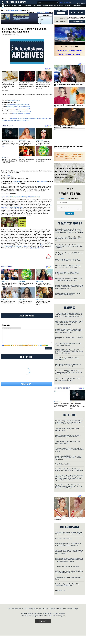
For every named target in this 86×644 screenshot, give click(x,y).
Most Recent (77, 5)
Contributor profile (17, 21)
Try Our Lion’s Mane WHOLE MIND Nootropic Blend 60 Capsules (20, 197)
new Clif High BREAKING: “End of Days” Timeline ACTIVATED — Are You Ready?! (67, 260)
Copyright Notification (55, 608)
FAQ (25, 608)
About (9, 608)
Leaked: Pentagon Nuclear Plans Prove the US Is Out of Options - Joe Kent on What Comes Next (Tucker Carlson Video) (69, 330)
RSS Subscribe (68, 608)
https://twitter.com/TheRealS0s (21, 113)
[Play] (69, 35)
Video (66, 5)
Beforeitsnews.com (15, 10)
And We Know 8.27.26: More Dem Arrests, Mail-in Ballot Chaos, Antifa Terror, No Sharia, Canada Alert (68, 457)
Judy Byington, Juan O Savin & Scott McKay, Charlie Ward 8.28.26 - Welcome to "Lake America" (68, 238)
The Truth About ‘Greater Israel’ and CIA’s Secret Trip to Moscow (67, 442)
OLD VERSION (77, 12)
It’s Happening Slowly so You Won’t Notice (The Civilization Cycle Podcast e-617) (68, 544)
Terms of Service (43, 608)
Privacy (35, 608)
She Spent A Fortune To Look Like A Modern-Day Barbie (43, 285)
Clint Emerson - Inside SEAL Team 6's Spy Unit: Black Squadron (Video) (68, 365)
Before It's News (16, 2)
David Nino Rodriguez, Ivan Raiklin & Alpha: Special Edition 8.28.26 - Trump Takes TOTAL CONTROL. (68, 246)
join (9, 175)
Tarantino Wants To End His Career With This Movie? (43, 303)
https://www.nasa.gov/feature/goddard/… (19, 104)
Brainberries (5, 140)
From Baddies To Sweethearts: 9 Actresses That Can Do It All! (10, 143)
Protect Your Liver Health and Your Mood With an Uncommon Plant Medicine (69, 571)
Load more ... (26, 384)
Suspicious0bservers (13, 100)
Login (78, 3)
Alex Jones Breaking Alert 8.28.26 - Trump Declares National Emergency (67, 293)
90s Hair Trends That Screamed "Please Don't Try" (69, 105)
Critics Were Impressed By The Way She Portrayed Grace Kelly (68, 518)
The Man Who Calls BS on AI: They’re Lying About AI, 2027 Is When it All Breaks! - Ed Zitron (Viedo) (69, 449)
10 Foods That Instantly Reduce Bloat (43, 160)
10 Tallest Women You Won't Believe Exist (8, 302)
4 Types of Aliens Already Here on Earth (67, 566)
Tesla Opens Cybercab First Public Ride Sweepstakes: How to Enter (67, 584)
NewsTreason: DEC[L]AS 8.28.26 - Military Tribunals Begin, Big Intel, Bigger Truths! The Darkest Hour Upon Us (68, 372)
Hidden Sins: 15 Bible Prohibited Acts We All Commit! (43, 143)
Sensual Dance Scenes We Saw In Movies (26, 160)
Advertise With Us (17, 608)
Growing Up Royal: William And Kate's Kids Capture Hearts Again (68, 147)
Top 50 (71, 5)
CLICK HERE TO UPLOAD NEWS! (76, 22)
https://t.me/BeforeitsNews (63, 177)
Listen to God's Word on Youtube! (69, 51)
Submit (69, 213)
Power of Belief (37, 5)
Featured (7, 5)
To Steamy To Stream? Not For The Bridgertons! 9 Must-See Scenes (65, 126)
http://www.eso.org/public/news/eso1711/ (18, 109)
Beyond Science (27, 5)
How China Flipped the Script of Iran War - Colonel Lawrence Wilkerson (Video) (67, 435)
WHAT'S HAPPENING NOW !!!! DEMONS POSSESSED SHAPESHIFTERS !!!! (67, 266)
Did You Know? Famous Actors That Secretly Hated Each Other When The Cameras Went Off (69, 84)
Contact (29, 608)
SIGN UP (61, 198)
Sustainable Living (48, 5)
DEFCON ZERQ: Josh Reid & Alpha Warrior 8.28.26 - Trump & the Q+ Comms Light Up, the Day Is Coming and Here (69, 351)
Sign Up (83, 3)
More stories (25, 21)
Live (62, 5)
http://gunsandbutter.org (24, 111)
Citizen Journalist (41, 181)
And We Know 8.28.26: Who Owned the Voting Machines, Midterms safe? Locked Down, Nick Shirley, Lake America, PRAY (69, 286)
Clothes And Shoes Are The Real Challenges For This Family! (10, 161)
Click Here (16, 181)
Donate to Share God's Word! (69, 54)
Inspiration (57, 5)
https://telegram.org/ (77, 171)
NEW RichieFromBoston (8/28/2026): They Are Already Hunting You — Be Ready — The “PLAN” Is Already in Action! (69, 322)
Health (19, 5)
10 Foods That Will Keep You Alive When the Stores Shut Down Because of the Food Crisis (69, 533)
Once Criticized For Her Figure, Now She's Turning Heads (26, 143)
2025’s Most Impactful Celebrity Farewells (25, 302)
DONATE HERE (61, 13)
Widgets (76, 608)
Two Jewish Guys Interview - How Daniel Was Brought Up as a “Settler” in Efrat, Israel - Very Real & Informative (69, 552)
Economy (14, 5)
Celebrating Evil (60, 590)
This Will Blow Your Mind (62, 464)
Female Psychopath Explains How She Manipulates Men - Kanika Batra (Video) (67, 273)
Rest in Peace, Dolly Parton (63, 539)
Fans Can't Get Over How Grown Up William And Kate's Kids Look (9, 285)
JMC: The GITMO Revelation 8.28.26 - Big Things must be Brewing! (67, 344)
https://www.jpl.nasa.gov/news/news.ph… (18, 106)
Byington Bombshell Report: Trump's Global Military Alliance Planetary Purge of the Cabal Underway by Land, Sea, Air (68, 486)
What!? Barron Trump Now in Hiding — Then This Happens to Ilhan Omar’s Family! (68, 279)
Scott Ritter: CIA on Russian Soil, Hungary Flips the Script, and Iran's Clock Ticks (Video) (69, 469)
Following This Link (37, 248)
